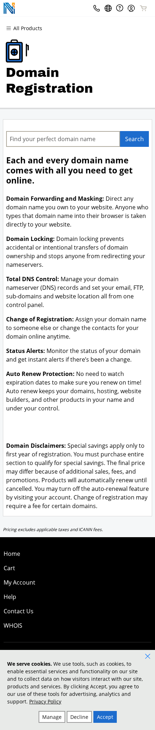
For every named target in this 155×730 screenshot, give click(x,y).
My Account (19, 582)
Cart (9, 568)
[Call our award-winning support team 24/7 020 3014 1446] (119, 8)
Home (12, 554)
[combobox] (63, 139)
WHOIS (13, 625)
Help (10, 597)
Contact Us (19, 611)
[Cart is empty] (143, 8)
